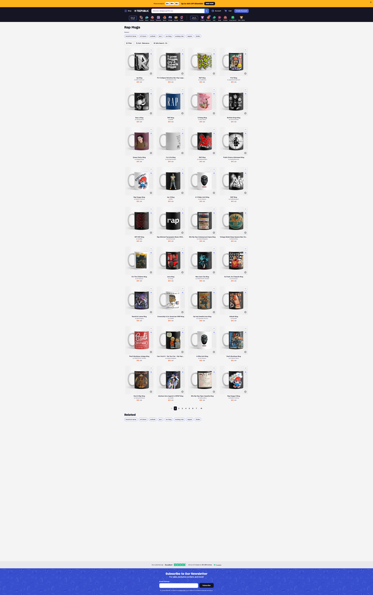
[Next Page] (201, 408)
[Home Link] (141, 11)
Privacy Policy (182, 590)
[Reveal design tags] (151, 73)
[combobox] (178, 11)
